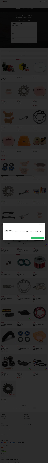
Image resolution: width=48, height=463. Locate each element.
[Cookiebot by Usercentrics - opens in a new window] (40, 224)
